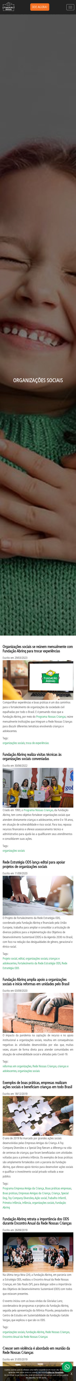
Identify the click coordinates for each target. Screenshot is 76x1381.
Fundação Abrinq (35, 1332)
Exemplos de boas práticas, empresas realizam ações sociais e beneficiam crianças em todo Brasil (37, 1084)
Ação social (41, 1198)
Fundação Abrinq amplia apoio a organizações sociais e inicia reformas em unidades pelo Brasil (36, 981)
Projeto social (10, 958)
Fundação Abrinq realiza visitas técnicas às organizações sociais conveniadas (32, 756)
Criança (56, 1193)
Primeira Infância (12, 1202)
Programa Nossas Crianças (51, 716)
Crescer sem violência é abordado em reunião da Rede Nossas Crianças (36, 1350)
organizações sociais (14, 743)
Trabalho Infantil (57, 1198)
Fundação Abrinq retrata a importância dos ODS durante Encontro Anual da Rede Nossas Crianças (37, 1220)
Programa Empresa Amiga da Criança (23, 1188)
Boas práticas (10, 1193)
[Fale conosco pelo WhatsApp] (67, 1367)
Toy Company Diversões (21, 1198)
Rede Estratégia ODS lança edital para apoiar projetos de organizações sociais (34, 864)
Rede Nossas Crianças (44, 1066)
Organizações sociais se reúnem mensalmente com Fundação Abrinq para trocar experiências (38, 648)
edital (21, 958)
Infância (26, 1202)
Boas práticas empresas (58, 1188)
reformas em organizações (17, 1066)
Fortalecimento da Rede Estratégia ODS (39, 963)
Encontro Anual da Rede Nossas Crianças (25, 1336)
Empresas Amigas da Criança (34, 1193)
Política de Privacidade (54, 1372)
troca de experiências (37, 743)
